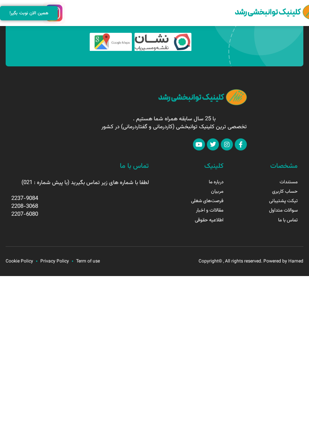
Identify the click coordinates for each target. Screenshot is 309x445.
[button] (70, 13)
